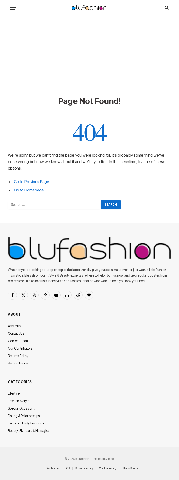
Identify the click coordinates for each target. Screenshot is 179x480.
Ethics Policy (130, 468)
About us (14, 326)
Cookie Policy (107, 468)
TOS (67, 468)
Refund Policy (18, 363)
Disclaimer (52, 468)
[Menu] (13, 7)
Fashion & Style (18, 401)
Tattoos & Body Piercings (26, 423)
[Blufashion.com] (89, 7)
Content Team (18, 341)
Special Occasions (21, 408)
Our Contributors (20, 348)
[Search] (166, 7)
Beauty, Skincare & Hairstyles (28, 431)
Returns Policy (18, 356)
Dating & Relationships (24, 416)
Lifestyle (14, 393)
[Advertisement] (89, 60)
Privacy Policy (84, 468)
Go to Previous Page (31, 181)
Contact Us (16, 333)
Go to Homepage (29, 190)
